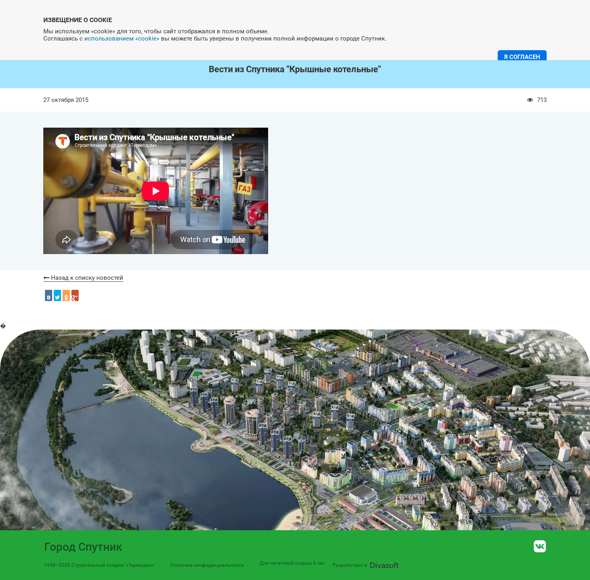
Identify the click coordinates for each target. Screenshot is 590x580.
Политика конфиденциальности (207, 565)
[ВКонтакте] (48, 295)
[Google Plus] (75, 295)
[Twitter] (57, 295)
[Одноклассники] (66, 295)
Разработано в (350, 565)
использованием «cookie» (121, 38)
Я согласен (522, 57)
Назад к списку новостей (86, 277)
